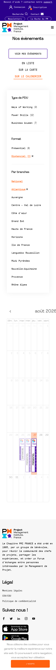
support (48, 1)
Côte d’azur (19, 213)
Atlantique (19, 189)
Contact (36, 14)
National (17, 181)
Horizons (17, 236)
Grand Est (18, 221)
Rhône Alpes (19, 284)
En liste (28, 63)
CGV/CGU (6, 595)
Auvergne (17, 197)
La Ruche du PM (39, 19)
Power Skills (23, 115)
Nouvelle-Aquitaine (24, 268)
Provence (17, 276)
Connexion (19, 7)
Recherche (18, 14)
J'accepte (30, 664)
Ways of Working (24, 107)
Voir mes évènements (28, 53)
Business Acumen (24, 122)
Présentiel (21, 148)
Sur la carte (28, 70)
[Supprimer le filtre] (32, 156)
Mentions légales (12, 590)
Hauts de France (22, 228)
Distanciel (21, 156)
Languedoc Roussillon (26, 252)
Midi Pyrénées (21, 260)
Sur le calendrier (28, 76)
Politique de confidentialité (19, 601)
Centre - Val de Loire (26, 205)
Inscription (40, 7)
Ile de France (21, 244)
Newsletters (15, 19)
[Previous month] (10, 311)
